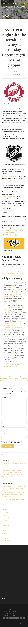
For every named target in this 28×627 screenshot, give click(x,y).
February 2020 (5, 538)
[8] (10, 329)
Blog (14, 615)
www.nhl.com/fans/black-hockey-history (13, 273)
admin (15, 71)
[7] (20, 300)
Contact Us (7, 615)
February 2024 (5, 513)
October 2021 (5, 520)
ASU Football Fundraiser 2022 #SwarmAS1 (12, 468)
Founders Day (10, 613)
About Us (11, 606)
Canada (11, 294)
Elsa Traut (4, 492)
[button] (24, 3)
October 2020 (5, 528)
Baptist (10, 312)
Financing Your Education (10, 618)
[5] (18, 300)
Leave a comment (15, 74)
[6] (19, 300)
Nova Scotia (15, 290)
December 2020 (5, 525)
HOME (5, 606)
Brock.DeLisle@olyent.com (9, 196)
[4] (16, 300)
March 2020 (4, 535)
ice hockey (11, 287)
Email (3, 426)
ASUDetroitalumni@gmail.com (13, 235)
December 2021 (5, 518)
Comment (4, 397)
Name (3, 419)
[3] (13, 296)
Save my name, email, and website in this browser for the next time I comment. (13, 441)
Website (3, 434)
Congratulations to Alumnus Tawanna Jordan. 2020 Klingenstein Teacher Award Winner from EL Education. (13, 501)
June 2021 (4, 523)
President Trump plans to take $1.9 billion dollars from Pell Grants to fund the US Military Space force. (14, 488)
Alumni (14, 611)
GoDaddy (22, 624)
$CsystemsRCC (17, 169)
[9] (12, 359)
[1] (4, 291)
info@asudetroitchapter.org (9, 176)
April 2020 (4, 533)
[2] (11, 296)
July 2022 (4, 515)
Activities (7, 611)
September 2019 (6, 541)
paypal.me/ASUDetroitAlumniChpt (11, 230)
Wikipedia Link (11, 266)
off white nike (5, 499)
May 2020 (4, 530)
